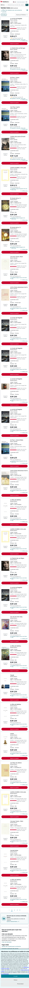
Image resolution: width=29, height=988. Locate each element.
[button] (24, 40)
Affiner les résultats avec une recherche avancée (12, 10)
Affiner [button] (4, 14)
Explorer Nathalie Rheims (12, 921)
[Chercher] (27, 5)
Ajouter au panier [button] (14, 43)
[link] (27, 10)
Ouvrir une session (20, 1)
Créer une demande (6, 942)
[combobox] (16, 5)
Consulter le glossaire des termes (10, 948)
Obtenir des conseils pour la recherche (11, 946)
